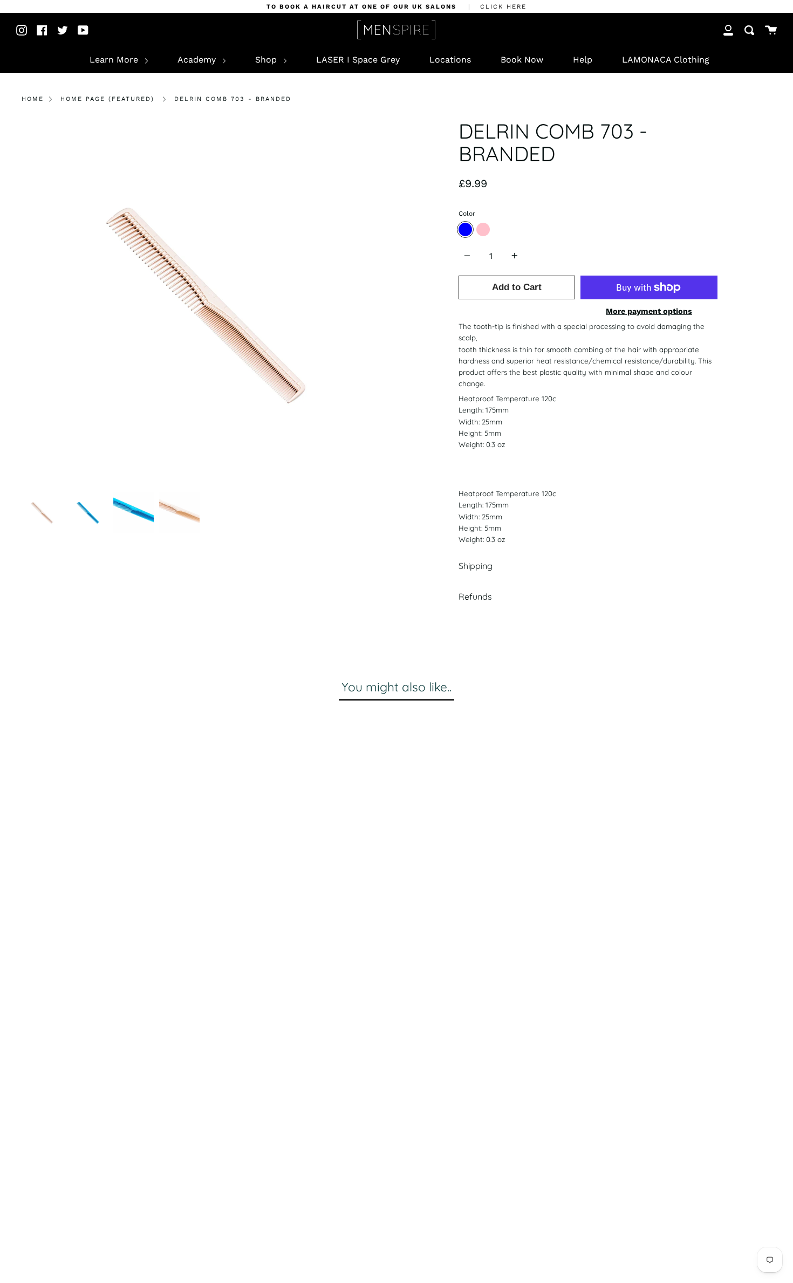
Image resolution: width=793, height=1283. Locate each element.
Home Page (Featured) (107, 98)
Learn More (115, 59)
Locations (450, 59)
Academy (197, 59)
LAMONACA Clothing (665, 59)
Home (33, 98)
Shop (267, 59)
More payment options (649, 311)
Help (582, 59)
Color (467, 213)
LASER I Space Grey (358, 59)
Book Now (522, 59)
